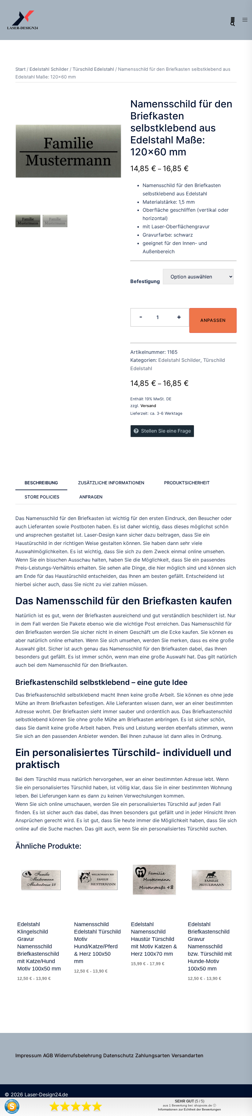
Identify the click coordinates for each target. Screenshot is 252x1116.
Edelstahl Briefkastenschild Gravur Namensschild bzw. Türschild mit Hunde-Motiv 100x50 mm (210, 946)
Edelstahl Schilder (49, 69)
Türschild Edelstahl (93, 69)
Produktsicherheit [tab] (187, 482)
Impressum (28, 1055)
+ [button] (179, 317)
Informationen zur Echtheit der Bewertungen (189, 1109)
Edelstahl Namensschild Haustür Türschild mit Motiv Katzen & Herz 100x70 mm (154, 939)
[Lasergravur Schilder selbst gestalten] (23, 19)
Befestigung (145, 281)
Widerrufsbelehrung (78, 1055)
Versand (148, 405)
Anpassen (213, 320)
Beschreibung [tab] (41, 482)
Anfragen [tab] (90, 496)
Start (20, 69)
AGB (48, 1055)
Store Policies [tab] (42, 496)
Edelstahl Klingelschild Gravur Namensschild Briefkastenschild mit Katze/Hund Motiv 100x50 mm (39, 946)
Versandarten (187, 1055)
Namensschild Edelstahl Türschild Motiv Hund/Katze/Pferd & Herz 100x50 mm (97, 942)
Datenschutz (118, 1055)
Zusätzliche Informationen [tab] (111, 482)
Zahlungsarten (152, 1055)
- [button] (140, 317)
